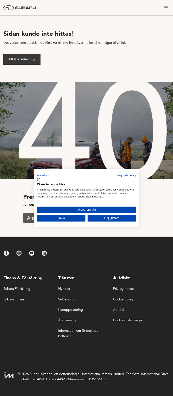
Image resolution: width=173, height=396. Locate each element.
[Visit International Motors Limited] (8, 375)
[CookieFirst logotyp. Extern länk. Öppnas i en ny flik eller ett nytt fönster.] (38, 180)
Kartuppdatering (70, 310)
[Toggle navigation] (166, 7)
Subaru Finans (13, 299)
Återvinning (67, 320)
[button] (44, 175)
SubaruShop (67, 299)
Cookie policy (123, 299)
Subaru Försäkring (16, 289)
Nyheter (64, 289)
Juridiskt (119, 310)
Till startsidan (18, 59)
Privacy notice (123, 289)
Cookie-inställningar (128, 320)
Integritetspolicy (125, 175)
